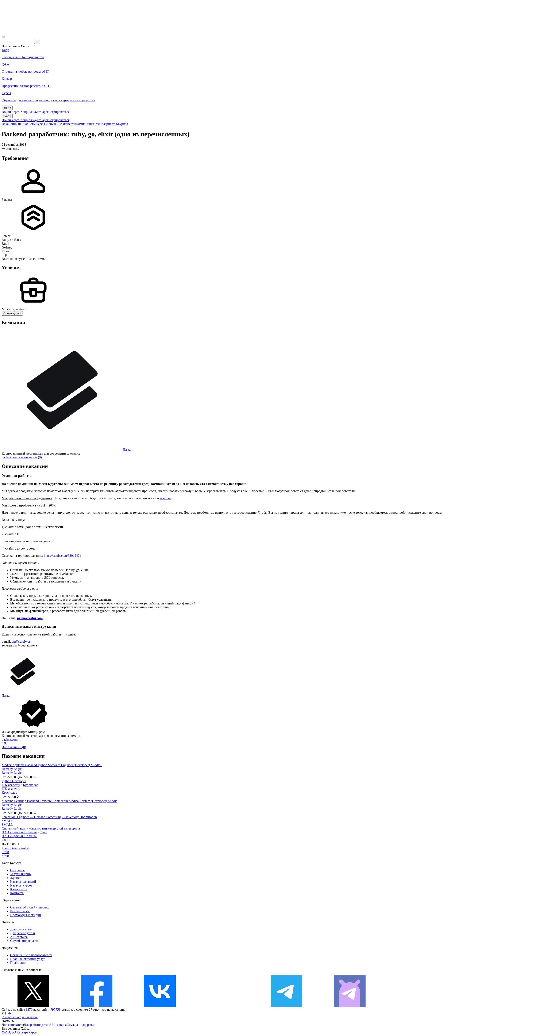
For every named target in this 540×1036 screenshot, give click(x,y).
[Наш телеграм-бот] (349, 1005)
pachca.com (10, 457)
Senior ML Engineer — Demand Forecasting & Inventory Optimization (49, 817)
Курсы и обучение (49, 124)
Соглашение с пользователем (31, 955)
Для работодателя (22, 933)
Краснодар (30, 785)
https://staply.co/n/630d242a (63, 555)
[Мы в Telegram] (286, 1005)
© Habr (7, 1013)
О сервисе (17, 870)
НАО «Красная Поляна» (19, 832)
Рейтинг (97, 124)
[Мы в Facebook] (96, 1005)
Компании (83, 124)
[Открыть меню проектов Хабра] (3, 37)
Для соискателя (21, 929)
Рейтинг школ (20, 911)
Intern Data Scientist (15, 848)
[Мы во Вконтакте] (160, 1005)
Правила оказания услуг (27, 959)
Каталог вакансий (23, 881)
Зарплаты (110, 124)
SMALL (7, 821)
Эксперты (69, 124)
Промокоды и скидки (25, 915)
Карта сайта (18, 889)
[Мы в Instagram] (223, 1005)
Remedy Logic (12, 769)
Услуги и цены (20, 874)
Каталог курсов (21, 885)
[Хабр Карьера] (18, 42)
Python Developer (14, 781)
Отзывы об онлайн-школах (29, 907)
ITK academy (11, 785)
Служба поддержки (24, 940)
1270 (29, 1009)
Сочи (43, 832)
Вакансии (9, 124)
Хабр (5, 1032)
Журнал (122, 124)
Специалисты (26, 124)
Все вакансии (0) (30, 457)
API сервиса (19, 937)
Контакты (17, 893)
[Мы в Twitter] (33, 1005)
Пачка (127, 449)
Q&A (13, 1032)
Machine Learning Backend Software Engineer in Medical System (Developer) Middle (59, 801)
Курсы (33, 1032)
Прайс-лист (18, 962)
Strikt (5, 852)
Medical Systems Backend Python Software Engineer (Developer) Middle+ (52, 765)
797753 (55, 1009)
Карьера (22, 1032)
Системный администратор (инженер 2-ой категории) (41, 828)
